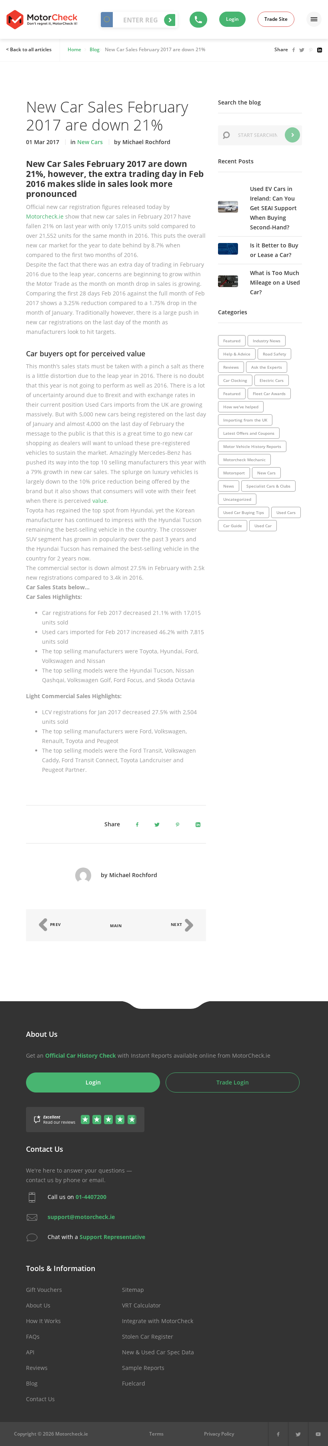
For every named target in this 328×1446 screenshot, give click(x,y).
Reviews (37, 1368)
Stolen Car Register (147, 1336)
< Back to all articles (29, 49)
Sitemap (133, 1289)
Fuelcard (133, 1383)
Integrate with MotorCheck (157, 1321)
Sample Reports (143, 1368)
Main (116, 925)
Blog (32, 1383)
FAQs (33, 1336)
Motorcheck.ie (45, 216)
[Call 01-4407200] (198, 20)
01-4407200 (91, 1197)
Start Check (169, 20)
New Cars (90, 142)
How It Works (43, 1321)
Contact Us (40, 1399)
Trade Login (232, 1082)
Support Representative (112, 1237)
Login (232, 19)
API (30, 1352)
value (99, 500)
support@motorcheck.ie (81, 1217)
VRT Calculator (141, 1305)
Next (177, 924)
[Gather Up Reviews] (85, 1115)
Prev (54, 924)
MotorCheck (41, 19)
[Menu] (314, 19)
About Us (38, 1305)
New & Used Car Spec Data (158, 1352)
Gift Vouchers (44, 1289)
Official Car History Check (80, 1055)
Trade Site (276, 19)
